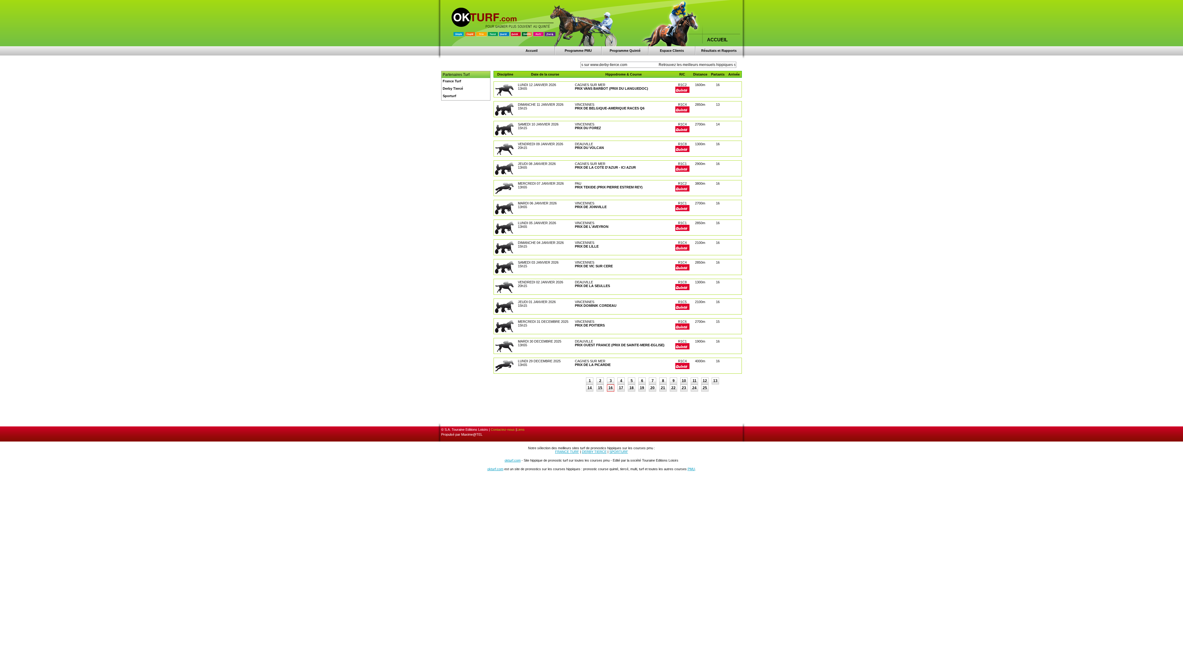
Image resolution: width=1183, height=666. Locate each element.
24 (694, 388)
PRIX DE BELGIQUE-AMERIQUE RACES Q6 (609, 108)
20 (652, 388)
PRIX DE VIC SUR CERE (594, 266)
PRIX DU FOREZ (588, 128)
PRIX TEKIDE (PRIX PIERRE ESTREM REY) (609, 187)
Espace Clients (672, 50)
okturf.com (513, 460)
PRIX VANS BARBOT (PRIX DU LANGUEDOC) (611, 88)
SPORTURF (618, 452)
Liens (521, 429)
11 (695, 381)
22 (673, 388)
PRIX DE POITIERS (590, 325)
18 (631, 388)
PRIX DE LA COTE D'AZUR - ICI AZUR (605, 167)
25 (705, 388)
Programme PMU (578, 50)
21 (663, 388)
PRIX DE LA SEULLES (592, 286)
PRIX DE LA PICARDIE (593, 365)
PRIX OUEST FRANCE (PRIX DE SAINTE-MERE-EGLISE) (620, 345)
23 (684, 388)
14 (589, 388)
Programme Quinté (625, 50)
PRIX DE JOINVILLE (591, 207)
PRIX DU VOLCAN (589, 148)
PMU (691, 469)
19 (642, 388)
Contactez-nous (503, 429)
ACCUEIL (717, 39)
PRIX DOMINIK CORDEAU (595, 305)
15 (600, 388)
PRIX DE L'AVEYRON (591, 226)
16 (610, 388)
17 (621, 388)
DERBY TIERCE (594, 452)
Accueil (532, 50)
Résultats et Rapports (719, 50)
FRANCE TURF (567, 452)
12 (705, 381)
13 (715, 381)
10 (684, 381)
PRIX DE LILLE (587, 246)
